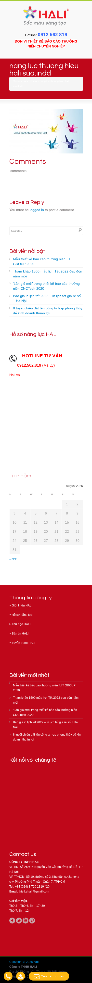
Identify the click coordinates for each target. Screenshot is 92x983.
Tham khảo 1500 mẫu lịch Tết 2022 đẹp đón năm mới (47, 273)
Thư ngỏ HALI (21, 624)
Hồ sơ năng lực (22, 615)
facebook (12, 920)
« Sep (13, 559)
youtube (25, 920)
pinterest (32, 920)
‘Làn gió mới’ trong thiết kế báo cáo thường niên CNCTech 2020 (46, 286)
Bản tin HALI (20, 633)
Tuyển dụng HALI (23, 643)
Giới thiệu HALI (22, 605)
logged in (37, 210)
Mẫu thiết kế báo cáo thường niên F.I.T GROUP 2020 (43, 261)
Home (33, 81)
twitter (19, 920)
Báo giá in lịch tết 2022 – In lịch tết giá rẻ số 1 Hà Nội (47, 298)
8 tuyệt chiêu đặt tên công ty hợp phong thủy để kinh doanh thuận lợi (47, 310)
